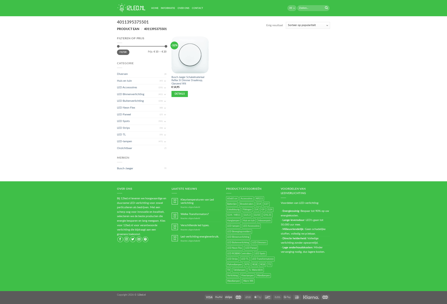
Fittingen (247, 210)
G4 (256, 210)
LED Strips (123, 128)
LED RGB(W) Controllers (239, 254)
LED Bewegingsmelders (239, 232)
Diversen (122, 74)
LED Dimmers (259, 243)
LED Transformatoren (263, 259)
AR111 (259, 199)
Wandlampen (263, 276)
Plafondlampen (234, 265)
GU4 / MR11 (233, 215)
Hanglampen (233, 221)
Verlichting (232, 276)
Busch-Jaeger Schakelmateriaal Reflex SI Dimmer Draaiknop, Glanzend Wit (187, 80)
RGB (254, 265)
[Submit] (326, 8)
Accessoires (246, 199)
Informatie (168, 8)
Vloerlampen (247, 276)
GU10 (257, 215)
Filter (123, 52)
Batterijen (232, 204)
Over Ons (183, 8)
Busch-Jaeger (125, 168)
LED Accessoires (127, 87)
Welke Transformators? (195, 214)
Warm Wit (248, 281)
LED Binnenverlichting (130, 94)
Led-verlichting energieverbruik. (200, 236)
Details (180, 94)
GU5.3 (247, 215)
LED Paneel (124, 114)
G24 (270, 210)
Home (154, 8)
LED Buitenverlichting (130, 100)
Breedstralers (247, 204)
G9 (263, 210)
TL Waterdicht (256, 270)
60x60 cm (232, 199)
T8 (228, 270)
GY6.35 (267, 215)
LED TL (121, 134)
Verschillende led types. (195, 225)
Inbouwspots (264, 221)
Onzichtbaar (124, 148)
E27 (266, 204)
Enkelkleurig (233, 210)
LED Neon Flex (126, 107)
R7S (247, 265)
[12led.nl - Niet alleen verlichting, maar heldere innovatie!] (131, 8)
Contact (197, 8)
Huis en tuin (124, 80)
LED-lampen (124, 141)
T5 (269, 265)
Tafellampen (239, 270)
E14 (259, 204)
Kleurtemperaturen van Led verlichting (197, 201)
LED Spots (123, 121)
